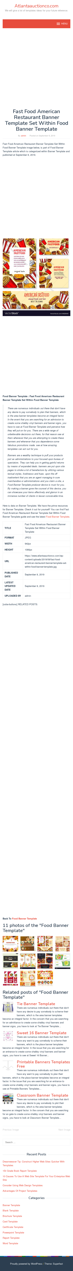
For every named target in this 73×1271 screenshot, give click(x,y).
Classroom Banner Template (42, 1095)
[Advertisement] (36, 68)
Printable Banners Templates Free (43, 1064)
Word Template (10, 1243)
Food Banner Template (57, 516)
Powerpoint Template (13, 1232)
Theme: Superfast (53, 1263)
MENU (64, 23)
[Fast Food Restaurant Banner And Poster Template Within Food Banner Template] (28, 978)
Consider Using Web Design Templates (23, 1185)
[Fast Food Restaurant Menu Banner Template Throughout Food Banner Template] (45, 978)
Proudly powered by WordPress (26, 1263)
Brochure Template (12, 1216)
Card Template (10, 1221)
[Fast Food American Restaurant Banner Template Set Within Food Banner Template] (45, 944)
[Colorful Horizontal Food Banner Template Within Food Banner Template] (62, 961)
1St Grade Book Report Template (20, 1170)
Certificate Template (13, 1227)
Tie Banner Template (36, 1004)
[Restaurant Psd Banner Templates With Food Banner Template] (10, 961)
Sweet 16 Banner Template (41, 1033)
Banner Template (11, 1205)
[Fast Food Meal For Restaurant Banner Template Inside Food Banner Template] (45, 961)
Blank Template (11, 1210)
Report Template (11, 1237)
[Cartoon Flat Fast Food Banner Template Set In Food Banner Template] (28, 961)
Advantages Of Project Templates (20, 1190)
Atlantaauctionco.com (36, 6)
